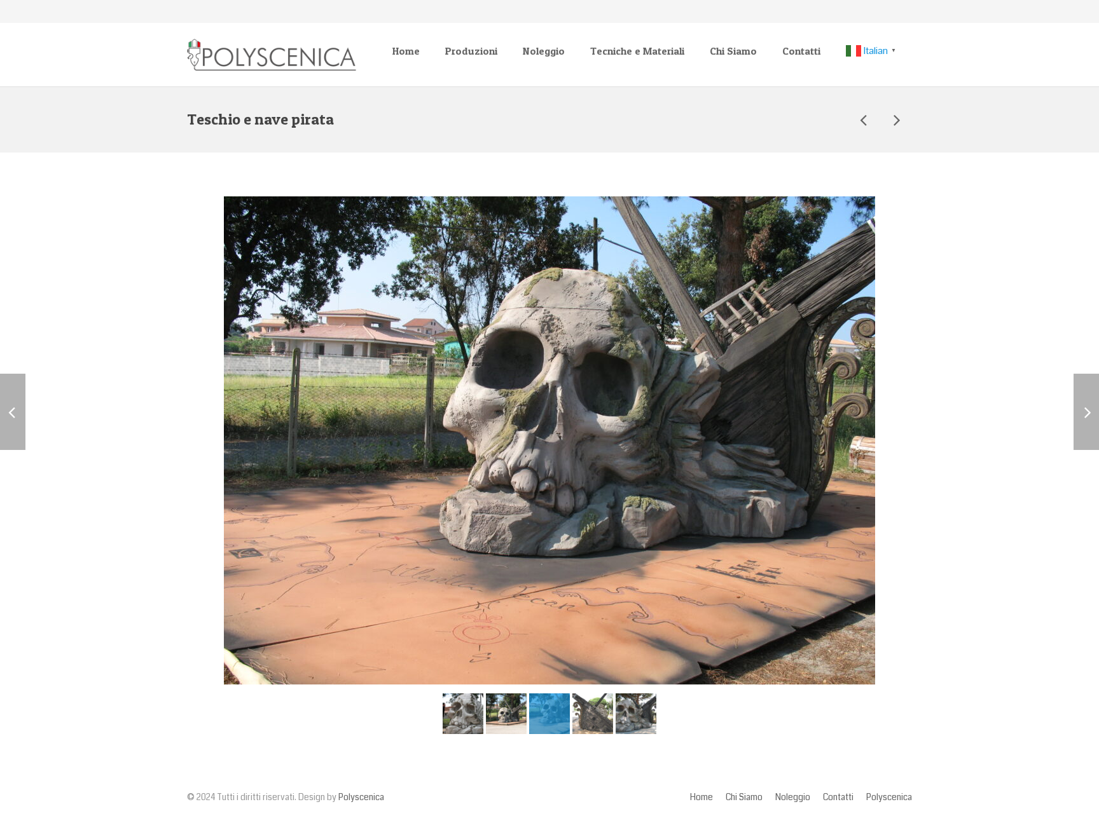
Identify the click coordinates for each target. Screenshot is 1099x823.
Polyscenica (361, 797)
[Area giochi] (896, 119)
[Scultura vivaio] (864, 119)
